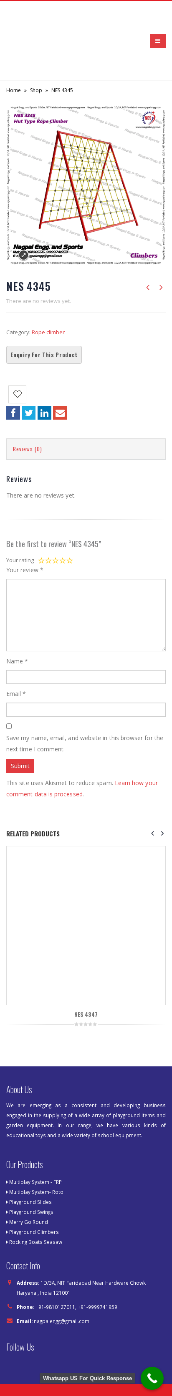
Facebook (13, 371)
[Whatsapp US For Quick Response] (152, 1378)
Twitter (28, 371)
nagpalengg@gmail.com (61, 1279)
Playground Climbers (34, 1190)
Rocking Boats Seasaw (35, 1200)
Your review (24, 528)
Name (17, 619)
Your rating (20, 518)
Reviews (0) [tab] (27, 407)
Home (13, 48)
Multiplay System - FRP (35, 1140)
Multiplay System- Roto (36, 1150)
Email (60, 371)
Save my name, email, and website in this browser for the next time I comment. (84, 701)
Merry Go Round (28, 1180)
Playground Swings (31, 1170)
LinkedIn (44, 371)
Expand (23, 213)
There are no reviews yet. (38, 259)
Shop (36, 48)
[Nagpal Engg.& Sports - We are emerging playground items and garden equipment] (29, 20)
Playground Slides (30, 1160)
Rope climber (48, 290)
